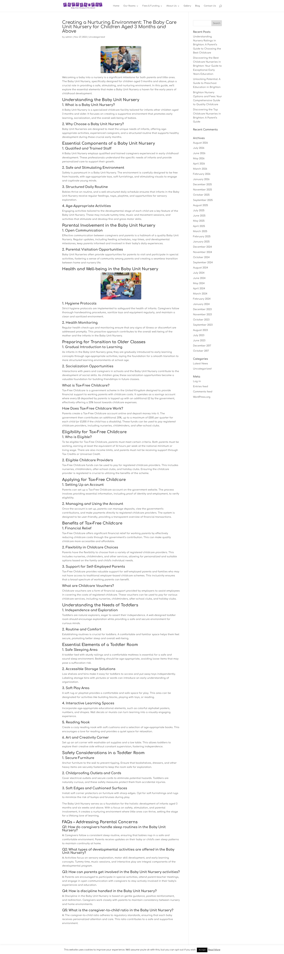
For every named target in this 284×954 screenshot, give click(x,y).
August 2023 (200, 330)
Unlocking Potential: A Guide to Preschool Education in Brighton (207, 83)
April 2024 (199, 288)
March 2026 (200, 169)
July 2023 (198, 335)
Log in (197, 381)
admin (68, 37)
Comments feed (202, 391)
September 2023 (203, 325)
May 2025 (199, 221)
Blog (197, 6)
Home (116, 6)
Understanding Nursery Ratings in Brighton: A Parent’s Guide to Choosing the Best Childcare (207, 44)
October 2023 (201, 319)
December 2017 (202, 345)
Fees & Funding (150, 6)
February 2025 (201, 236)
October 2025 (201, 195)
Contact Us (210, 6)
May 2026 (198, 158)
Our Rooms (129, 6)
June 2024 (199, 278)
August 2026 (200, 143)
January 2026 (201, 179)
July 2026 (198, 148)
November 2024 (202, 252)
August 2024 (200, 267)
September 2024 (203, 262)
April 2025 (199, 226)
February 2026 (201, 174)
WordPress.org (201, 397)
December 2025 (202, 184)
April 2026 (199, 163)
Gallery (187, 6)
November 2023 (202, 314)
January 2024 (201, 304)
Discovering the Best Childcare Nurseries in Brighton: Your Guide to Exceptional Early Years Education (207, 66)
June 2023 (199, 340)
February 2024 (201, 299)
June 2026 (199, 153)
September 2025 (203, 200)
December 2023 (202, 309)
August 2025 (200, 205)
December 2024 (202, 247)
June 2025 (199, 215)
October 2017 (201, 351)
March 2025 (200, 231)
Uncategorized (97, 37)
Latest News (200, 363)
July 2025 (198, 210)
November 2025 (202, 189)
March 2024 (200, 293)
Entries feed (200, 386)
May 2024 (199, 283)
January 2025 (201, 241)
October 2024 (201, 257)
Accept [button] (202, 950)
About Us (171, 6)
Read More (214, 950)
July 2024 (198, 273)
